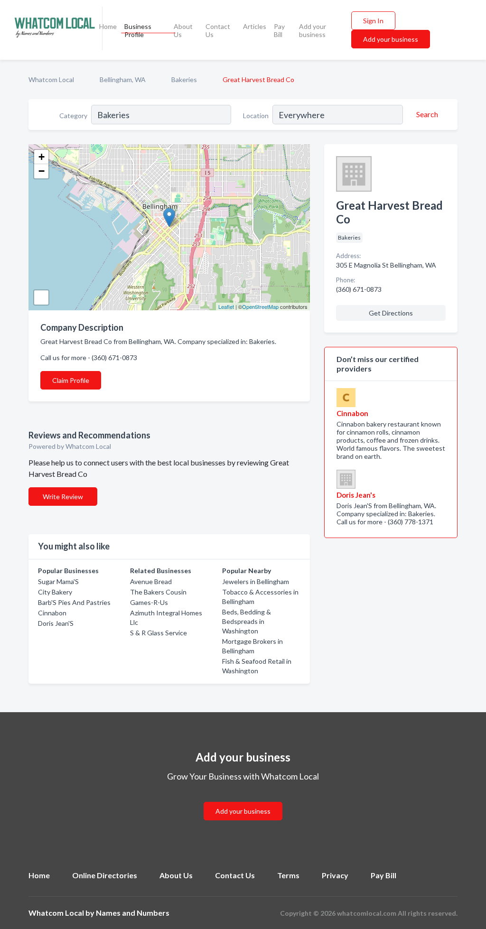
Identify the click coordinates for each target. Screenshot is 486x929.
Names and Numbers (132, 912)
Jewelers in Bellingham (255, 581)
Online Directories (104, 875)
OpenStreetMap (260, 306)
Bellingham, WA (123, 79)
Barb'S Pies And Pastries (74, 602)
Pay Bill (279, 30)
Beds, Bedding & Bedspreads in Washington (246, 621)
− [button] (41, 171)
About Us (183, 30)
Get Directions (391, 313)
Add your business (312, 30)
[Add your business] (243, 799)
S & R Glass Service (158, 633)
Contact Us (218, 30)
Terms (288, 875)
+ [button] (41, 157)
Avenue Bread (151, 581)
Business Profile (137, 30)
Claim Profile (70, 380)
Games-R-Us (149, 602)
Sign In (373, 21)
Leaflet (226, 306)
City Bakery (55, 592)
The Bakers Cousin (158, 592)
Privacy (335, 875)
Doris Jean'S (56, 623)
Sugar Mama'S (58, 581)
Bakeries (184, 79)
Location (256, 115)
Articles (254, 26)
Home (108, 26)
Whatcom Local (51, 79)
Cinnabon (52, 613)
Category (73, 115)
